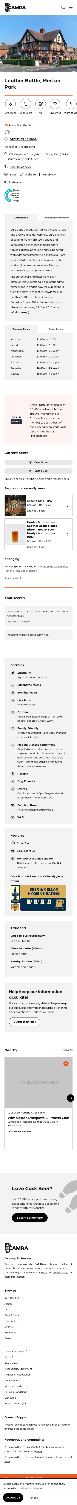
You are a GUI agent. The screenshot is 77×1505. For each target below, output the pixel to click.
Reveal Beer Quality (19, 124)
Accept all (13, 1497)
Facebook (49, 174)
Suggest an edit (25, 1021)
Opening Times (21, 328)
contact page (60, 1272)
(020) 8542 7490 (20, 166)
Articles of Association (17, 1374)
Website (30, 174)
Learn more (36, 1487)
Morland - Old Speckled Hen (20, 570)
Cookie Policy (12, 1380)
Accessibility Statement (18, 1368)
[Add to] (66, 1063)
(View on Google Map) (23, 159)
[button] (70, 1098)
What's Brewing (14, 1403)
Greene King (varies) (55, 566)
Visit (7, 1309)
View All (68, 1049)
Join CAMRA (11, 1297)
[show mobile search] (63, 7)
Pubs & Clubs (11, 1315)
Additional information (56, 217)
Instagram (16, 182)
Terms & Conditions (15, 1391)
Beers (7, 1338)
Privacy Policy (12, 1362)
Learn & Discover (14, 1351)
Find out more (38, 435)
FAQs (44, 1272)
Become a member (18, 621)
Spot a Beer (41, 470)
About (8, 1303)
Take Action (11, 1320)
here (32, 1428)
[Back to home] (15, 7)
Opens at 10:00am (23, 139)
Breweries (10, 1332)
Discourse (10, 1397)
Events (8, 1326)
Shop (7, 1357)
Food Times (56, 328)
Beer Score (40, 462)
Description (21, 217)
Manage (33, 1497)
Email (13, 174)
